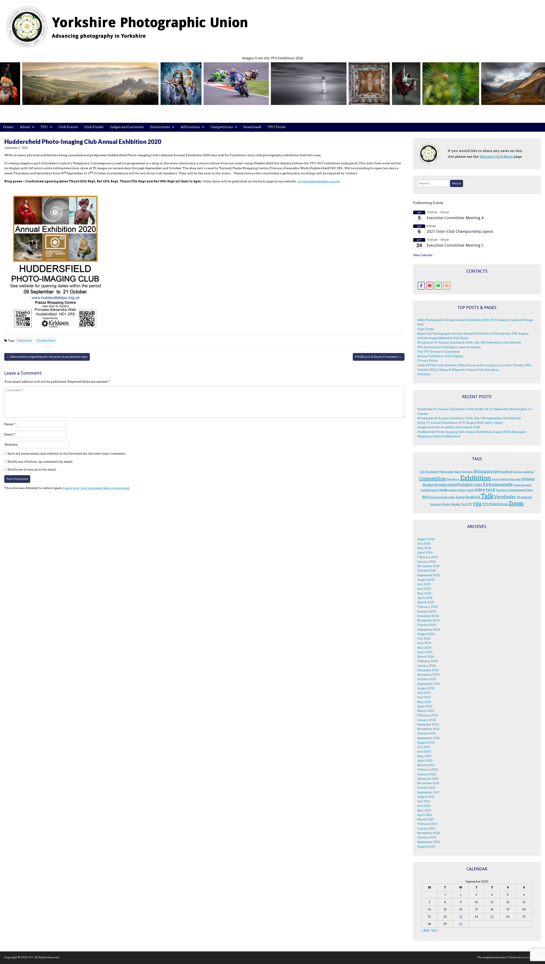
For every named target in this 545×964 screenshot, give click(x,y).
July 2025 (423, 584)
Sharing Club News (496, 156)
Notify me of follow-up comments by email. (40, 461)
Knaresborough (522, 485)
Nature (462, 490)
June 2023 (424, 697)
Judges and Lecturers (127, 127)
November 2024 (428, 620)
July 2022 (423, 747)
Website (10, 444)
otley (480, 489)
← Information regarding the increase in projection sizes (47, 356)
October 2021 (426, 787)
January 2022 (426, 774)
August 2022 (426, 742)
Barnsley (447, 471)
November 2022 (428, 729)
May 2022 (424, 756)
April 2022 (425, 760)
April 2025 (425, 597)
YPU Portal (277, 127)
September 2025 (428, 575)
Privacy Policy (427, 360)
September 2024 (428, 629)
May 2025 (424, 593)
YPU (44, 127)
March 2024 (425, 656)
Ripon (530, 490)
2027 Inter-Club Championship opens (460, 231)
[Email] (429, 286)
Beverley (467, 471)
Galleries (423, 374)
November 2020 (428, 833)
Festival (503, 479)
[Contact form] (438, 286)
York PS (466, 504)
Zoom (516, 503)
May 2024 (424, 647)
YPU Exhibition (495, 504)
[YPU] (132, 24)
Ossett (470, 490)
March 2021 (425, 819)
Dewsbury (453, 479)
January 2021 (426, 828)
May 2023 (424, 702)
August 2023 (426, 688)
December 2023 (428, 670)
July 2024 (423, 638)
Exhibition (24, 340)
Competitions (221, 127)
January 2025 (426, 611)
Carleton (517, 472)
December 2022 (428, 724)
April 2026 (425, 552)
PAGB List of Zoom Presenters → (378, 356)
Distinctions (160, 127)
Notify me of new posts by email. (32, 469)
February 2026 (427, 557)
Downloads (252, 127)
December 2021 (428, 778)
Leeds (443, 490)
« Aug (425, 930)
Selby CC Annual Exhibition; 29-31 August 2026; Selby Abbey (460, 422)
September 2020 (428, 842)
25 (492, 916)
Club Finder (94, 127)
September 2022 (428, 738)
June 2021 (424, 805)
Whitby (446, 504)
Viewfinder (505, 496)
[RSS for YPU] (446, 286)
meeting (453, 490)
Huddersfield (46, 340)
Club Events (68, 127)
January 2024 (426, 665)
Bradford (506, 471)
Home (8, 127)
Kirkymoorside (498, 484)
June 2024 (424, 643)
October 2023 (426, 679)
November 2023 (428, 674)
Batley (458, 472)
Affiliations (190, 127)
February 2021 (427, 823)
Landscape (429, 490)
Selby (451, 497)
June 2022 (424, 751)
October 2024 (426, 624)
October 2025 (426, 570)
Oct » (434, 930)
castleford (528, 472)
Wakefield (524, 497)
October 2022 (426, 733)
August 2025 (426, 579)
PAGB (490, 490)
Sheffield (472, 497)
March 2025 (425, 602)
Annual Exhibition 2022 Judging (440, 356)
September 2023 (428, 683)
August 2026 (426, 539)
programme (517, 490)
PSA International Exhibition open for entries (449, 347)
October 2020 (426, 837)
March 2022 (425, 765)
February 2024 (427, 661)
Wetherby (436, 504)
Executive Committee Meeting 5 (455, 245)
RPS (425, 497)
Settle (460, 497)
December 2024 (428, 616)
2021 (422, 472)
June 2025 (424, 588)
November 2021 (428, 783)
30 (460, 923)
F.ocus (495, 479)
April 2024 (425, 652)
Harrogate (515, 479)
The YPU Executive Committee (438, 351)
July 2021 (423, 801)
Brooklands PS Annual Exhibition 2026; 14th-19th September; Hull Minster (469, 342)
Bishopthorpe (486, 471)
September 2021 (428, 792)
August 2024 (426, 634)
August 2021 (425, 796)
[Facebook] (421, 286)
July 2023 (423, 692)
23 (460, 916)
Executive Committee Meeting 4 (455, 218)
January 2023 (426, 720)
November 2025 (428, 566)
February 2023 (427, 715)
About (25, 127)
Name (9, 424)
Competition (432, 478)
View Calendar (423, 255)
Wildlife (455, 504)
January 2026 (426, 561)
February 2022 (427, 769)
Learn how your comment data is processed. (96, 488)
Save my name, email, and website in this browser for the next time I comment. (67, 453)
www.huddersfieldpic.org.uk (318, 181)
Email (9, 434)
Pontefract (502, 490)
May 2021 (424, 810)
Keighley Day (470, 484)
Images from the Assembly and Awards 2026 (448, 427)
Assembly (432, 471)
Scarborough (438, 497)
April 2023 (424, 706)
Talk (487, 496)
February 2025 (427, 606)
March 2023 (425, 710)
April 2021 (424, 815)
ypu (477, 503)
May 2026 (424, 548)
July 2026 (423, 543)
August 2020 (426, 846)
